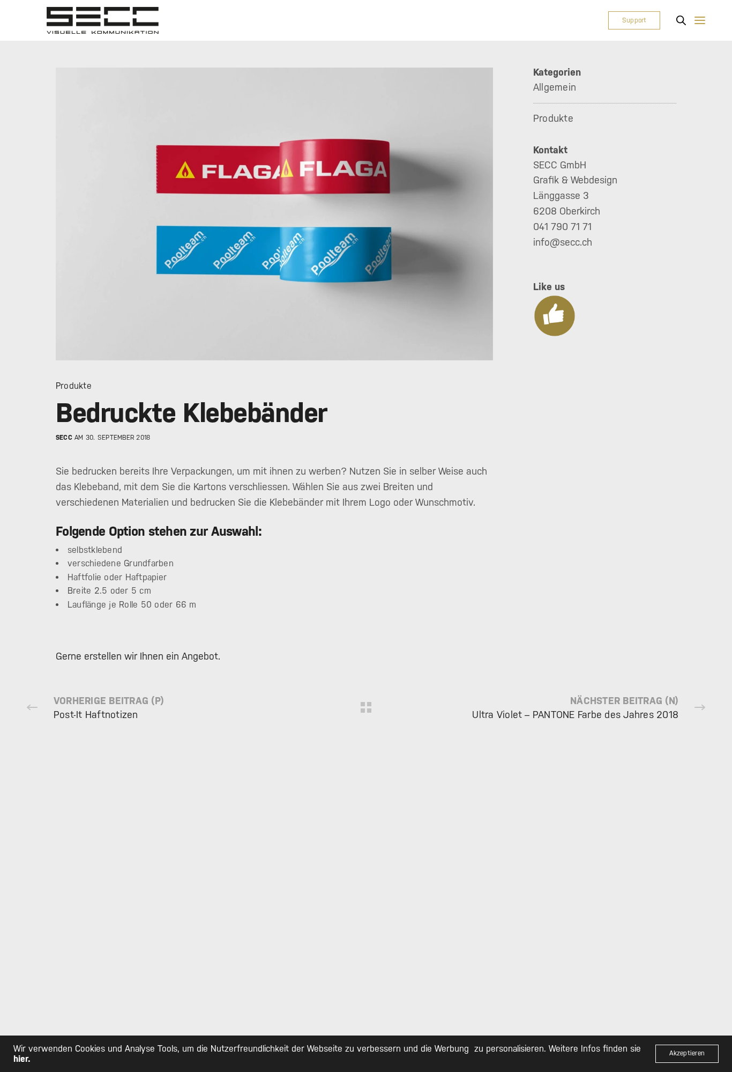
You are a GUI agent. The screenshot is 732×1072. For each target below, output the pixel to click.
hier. (22, 1059)
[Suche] (681, 20)
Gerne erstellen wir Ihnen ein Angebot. (138, 656)
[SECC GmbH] (102, 20)
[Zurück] (366, 707)
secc (64, 437)
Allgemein (554, 87)
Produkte (74, 386)
